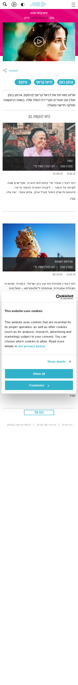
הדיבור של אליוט (40, 18)
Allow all (39, 373)
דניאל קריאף (44, 82)
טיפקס (23, 82)
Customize (36, 385)
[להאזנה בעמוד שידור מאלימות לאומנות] (39, 240)
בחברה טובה (66, 166)
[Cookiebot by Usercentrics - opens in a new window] (56, 297)
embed (13, 70)
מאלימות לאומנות (64, 261)
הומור (70, 161)
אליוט (27, 18)
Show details (56, 361)
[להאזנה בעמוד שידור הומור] (39, 140)
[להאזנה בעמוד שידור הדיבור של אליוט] (39, 42)
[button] (73, 4)
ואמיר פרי (38, 166)
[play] (14, 4)
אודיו (72, 199)
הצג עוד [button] (39, 412)
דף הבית (67, 424)
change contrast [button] (22, 4)
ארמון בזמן (66, 82)
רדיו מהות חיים (39, 5)
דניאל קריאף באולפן (39, 13)
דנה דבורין (49, 166)
